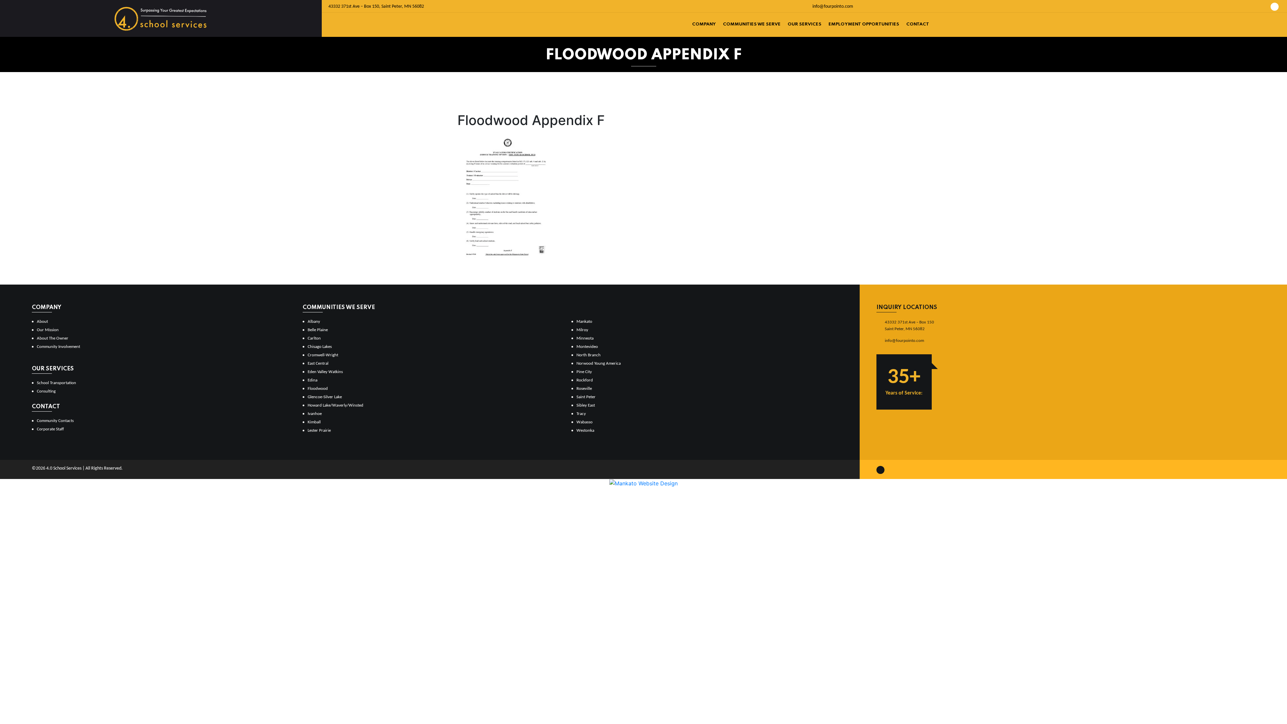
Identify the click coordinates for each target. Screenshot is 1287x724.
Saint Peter (586, 397)
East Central (318, 363)
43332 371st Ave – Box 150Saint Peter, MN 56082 (909, 325)
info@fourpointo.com (832, 6)
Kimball (314, 422)
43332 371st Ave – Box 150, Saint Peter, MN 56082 (376, 6)
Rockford (584, 380)
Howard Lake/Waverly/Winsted (335, 405)
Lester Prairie (319, 430)
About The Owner (52, 338)
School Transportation (56, 383)
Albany (314, 321)
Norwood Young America (598, 363)
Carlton (314, 338)
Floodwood (318, 388)
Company (704, 24)
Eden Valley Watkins (325, 372)
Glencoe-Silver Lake (325, 397)
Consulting (46, 391)
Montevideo (587, 347)
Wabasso (584, 422)
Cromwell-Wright (323, 355)
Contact (917, 24)
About (42, 321)
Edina (312, 380)
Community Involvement (58, 347)
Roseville (584, 388)
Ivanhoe (315, 414)
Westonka (585, 430)
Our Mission (48, 330)
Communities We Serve (752, 24)
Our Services (804, 24)
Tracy (581, 414)
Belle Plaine (318, 330)
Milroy (582, 330)
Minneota (585, 338)
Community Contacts (55, 421)
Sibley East (585, 405)
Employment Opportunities (864, 24)
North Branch (588, 355)
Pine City (584, 372)
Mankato (584, 321)
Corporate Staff (50, 429)
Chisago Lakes (320, 347)
